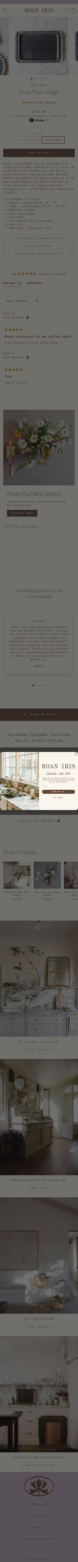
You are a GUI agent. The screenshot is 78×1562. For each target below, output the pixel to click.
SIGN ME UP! (58, 792)
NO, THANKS (58, 797)
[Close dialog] (76, 754)
